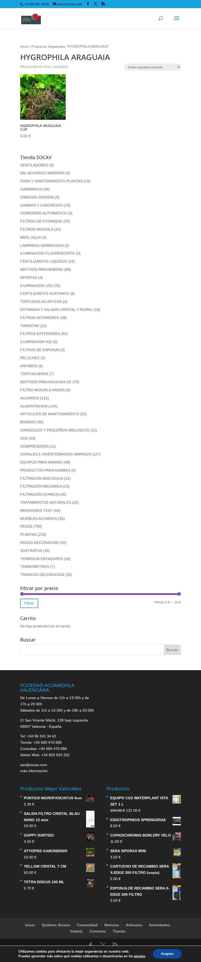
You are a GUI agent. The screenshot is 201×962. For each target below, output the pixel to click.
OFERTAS (28, 277)
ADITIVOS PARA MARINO (41, 269)
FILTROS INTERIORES (39, 318)
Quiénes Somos (56, 925)
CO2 (24, 438)
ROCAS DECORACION (39, 542)
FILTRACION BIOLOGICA (41, 478)
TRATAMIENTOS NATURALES (45, 502)
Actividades (159, 925)
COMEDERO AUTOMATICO (43, 213)
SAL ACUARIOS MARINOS (42, 173)
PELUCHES (30, 358)
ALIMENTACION (33, 406)
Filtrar (29, 603)
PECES (26, 526)
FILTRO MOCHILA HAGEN (42, 390)
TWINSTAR (29, 326)
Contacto (98, 931)
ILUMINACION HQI (36, 342)
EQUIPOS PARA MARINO (41, 462)
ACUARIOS (29, 398)
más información (34, 771)
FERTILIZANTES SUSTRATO (44, 293)
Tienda (119, 931)
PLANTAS (28, 534)
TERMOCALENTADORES (41, 559)
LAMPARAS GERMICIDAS (42, 245)
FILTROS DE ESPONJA (39, 350)
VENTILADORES (34, 165)
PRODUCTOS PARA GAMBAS (45, 470)
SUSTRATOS (31, 551)
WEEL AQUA (30, 237)
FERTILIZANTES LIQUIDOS (43, 261)
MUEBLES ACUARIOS (38, 518)
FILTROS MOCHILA (36, 229)
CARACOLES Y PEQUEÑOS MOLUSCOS (54, 430)
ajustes (139, 956)
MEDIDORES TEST (36, 510)
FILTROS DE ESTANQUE (41, 221)
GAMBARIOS (31, 189)
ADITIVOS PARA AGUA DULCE (45, 382)
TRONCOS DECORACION (42, 575)
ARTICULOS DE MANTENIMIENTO (49, 414)
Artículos (134, 925)
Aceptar (167, 953)
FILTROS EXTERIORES (40, 334)
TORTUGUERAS (34, 374)
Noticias (111, 925)
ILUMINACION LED (36, 286)
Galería (76, 931)
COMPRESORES (34, 446)
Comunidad (87, 925)
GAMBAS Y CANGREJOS (41, 205)
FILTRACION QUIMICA (39, 494)
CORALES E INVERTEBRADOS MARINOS (55, 454)
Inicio (24, 47)
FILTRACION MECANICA (41, 486)
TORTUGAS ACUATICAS (41, 301)
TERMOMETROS (34, 566)
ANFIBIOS (28, 366)
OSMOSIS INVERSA (37, 197)
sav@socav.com (33, 765)
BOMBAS (28, 422)
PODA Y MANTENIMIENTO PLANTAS (51, 181)
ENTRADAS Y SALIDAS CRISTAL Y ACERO (56, 310)
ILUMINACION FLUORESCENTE (47, 253)
